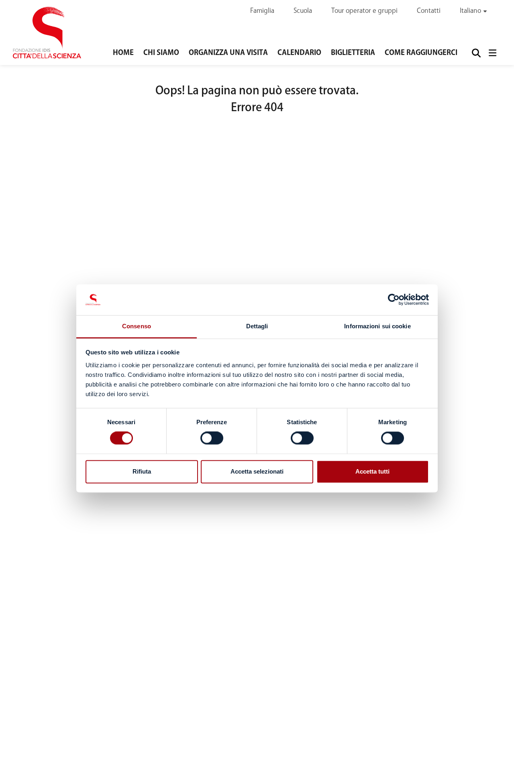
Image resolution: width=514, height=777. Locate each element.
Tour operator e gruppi (364, 11)
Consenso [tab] (136, 326)
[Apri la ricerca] (475, 53)
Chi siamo (161, 53)
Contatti (429, 11)
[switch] (211, 438)
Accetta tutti (372, 471)
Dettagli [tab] (257, 326)
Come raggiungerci (421, 53)
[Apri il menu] (492, 53)
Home (123, 53)
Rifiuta (142, 471)
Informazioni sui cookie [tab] (377, 326)
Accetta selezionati (257, 471)
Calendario (299, 53)
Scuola (303, 11)
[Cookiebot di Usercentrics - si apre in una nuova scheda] (394, 300)
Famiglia (262, 11)
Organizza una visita (228, 53)
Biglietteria (353, 53)
